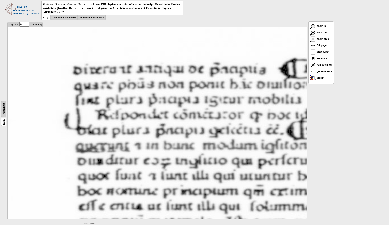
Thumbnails (3, 109)
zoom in (321, 26)
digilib (320, 77)
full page (321, 45)
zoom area (322, 39)
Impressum (89, 223)
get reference (324, 71)
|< (16, 24)
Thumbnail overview (64, 17)
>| (41, 24)
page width (322, 51)
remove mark (324, 64)
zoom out (321, 32)
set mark (321, 58)
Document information (91, 17)
